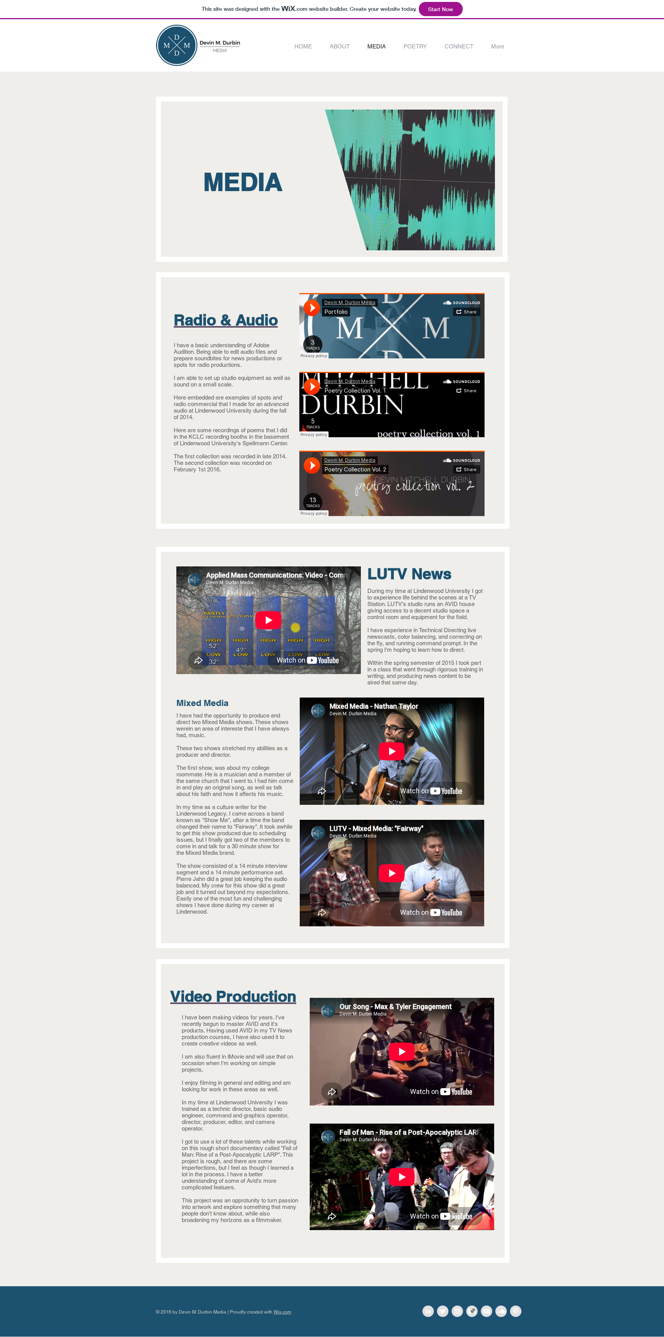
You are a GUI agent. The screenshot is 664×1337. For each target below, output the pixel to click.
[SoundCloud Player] (392, 326)
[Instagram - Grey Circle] (457, 1311)
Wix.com (282, 1312)
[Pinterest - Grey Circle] (515, 1311)
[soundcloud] (501, 1311)
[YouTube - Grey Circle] (486, 1311)
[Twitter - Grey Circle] (442, 1311)
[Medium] (472, 1311)
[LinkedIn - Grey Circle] (428, 1311)
